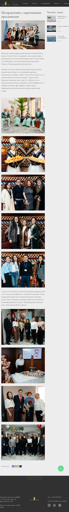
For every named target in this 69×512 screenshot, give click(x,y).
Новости (56, 3)
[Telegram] (18, 466)
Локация (25, 3)
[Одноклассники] (15, 466)
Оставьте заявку (34, 486)
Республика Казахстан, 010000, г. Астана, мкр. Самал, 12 (10, 498)
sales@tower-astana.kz (60, 501)
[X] (20, 466)
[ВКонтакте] (13, 466)
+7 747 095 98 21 (56, 497)
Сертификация (45, 3)
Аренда (34, 3)
